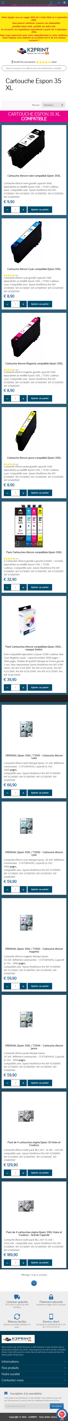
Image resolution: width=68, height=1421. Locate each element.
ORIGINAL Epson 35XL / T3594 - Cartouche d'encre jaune (34, 1047)
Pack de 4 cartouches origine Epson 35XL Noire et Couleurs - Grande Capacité (34, 1233)
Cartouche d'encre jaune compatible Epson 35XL (34, 458)
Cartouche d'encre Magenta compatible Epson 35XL (34, 363)
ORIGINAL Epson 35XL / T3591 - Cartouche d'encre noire (34, 757)
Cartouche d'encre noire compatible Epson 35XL (34, 176)
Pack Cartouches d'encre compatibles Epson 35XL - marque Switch (34, 648)
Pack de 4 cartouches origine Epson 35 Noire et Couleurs (34, 1144)
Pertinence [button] (48, 104)
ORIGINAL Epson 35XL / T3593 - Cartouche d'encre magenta (34, 950)
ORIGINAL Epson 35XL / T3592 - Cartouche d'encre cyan (34, 853)
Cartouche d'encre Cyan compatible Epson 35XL (34, 269)
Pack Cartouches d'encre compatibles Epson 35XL (34, 552)
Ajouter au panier (40, 209)
